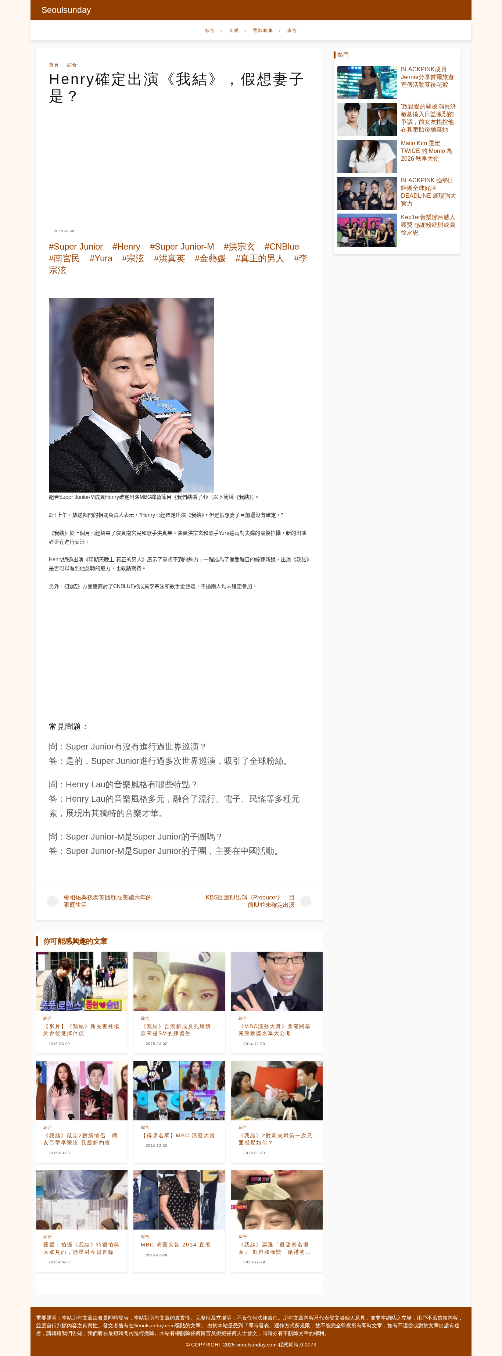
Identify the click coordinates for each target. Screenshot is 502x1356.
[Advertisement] (179, 159)
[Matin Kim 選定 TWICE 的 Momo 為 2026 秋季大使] (367, 156)
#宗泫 (133, 258)
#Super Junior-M (182, 246)
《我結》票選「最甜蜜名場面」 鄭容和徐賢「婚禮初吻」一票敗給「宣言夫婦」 (274, 1249)
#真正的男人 (260, 258)
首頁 (54, 64)
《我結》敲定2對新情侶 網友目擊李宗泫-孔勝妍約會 (80, 1139)
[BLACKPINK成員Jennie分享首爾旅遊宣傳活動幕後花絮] (367, 82)
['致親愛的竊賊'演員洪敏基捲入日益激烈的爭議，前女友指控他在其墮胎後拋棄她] (367, 119)
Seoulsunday (66, 10)
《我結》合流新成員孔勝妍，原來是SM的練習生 (179, 1030)
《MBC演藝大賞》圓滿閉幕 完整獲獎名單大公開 (275, 1030)
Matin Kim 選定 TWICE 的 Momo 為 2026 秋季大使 (426, 151)
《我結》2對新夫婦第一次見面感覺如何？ (276, 1139)
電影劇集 (263, 30)
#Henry (126, 246)
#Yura (101, 258)
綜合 (210, 30)
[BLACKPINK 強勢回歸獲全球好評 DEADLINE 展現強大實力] (367, 193)
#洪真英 (169, 258)
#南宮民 (64, 258)
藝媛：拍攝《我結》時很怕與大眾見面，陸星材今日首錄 (81, 1248)
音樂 (234, 30)
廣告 (292, 30)
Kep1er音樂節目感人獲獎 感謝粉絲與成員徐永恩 (428, 225)
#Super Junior (76, 246)
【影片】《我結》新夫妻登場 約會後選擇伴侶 (81, 1030)
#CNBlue (282, 246)
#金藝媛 (210, 258)
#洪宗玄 (239, 246)
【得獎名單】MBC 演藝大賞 (178, 1135)
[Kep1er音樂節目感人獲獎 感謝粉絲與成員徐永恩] (367, 230)
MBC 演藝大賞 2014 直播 (176, 1245)
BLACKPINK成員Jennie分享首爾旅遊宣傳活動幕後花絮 (427, 77)
